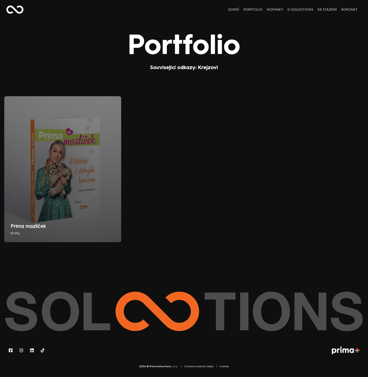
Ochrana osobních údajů (199, 366)
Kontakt (349, 9)
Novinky (275, 9)
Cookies (224, 366)
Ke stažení (327, 9)
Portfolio (253, 9)
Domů (233, 9)
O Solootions (300, 9)
